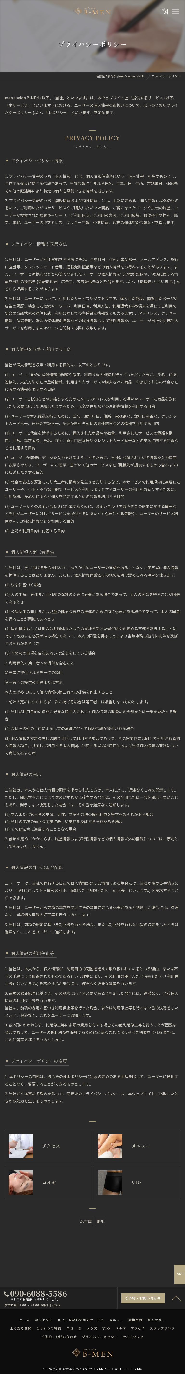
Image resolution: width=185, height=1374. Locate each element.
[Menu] (174, 11)
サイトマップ (133, 1336)
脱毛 (101, 1221)
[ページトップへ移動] (176, 1298)
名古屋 (86, 1221)
